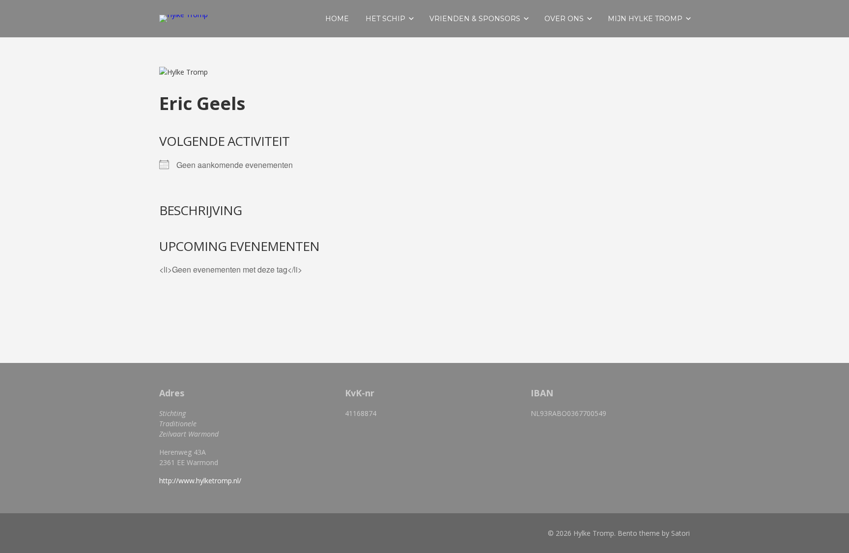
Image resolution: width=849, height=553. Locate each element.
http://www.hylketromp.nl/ (200, 480)
